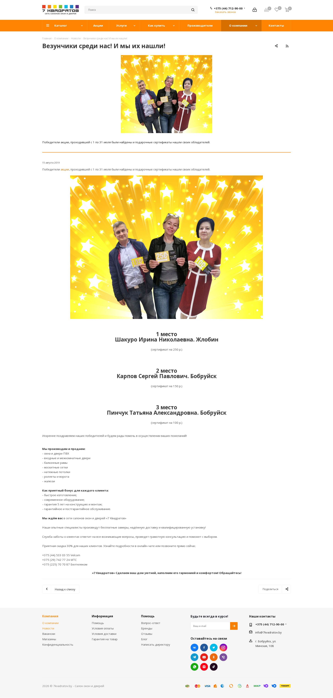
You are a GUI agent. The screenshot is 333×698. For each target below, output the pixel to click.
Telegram (194, 657)
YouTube (204, 657)
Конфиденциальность (57, 644)
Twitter (214, 647)
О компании (50, 623)
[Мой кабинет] (255, 10)
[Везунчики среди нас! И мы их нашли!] (166, 94)
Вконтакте (194, 647)
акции (65, 169)
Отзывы (146, 634)
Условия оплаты (103, 628)
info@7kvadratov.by (268, 632)
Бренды (146, 628)
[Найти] (193, 10)
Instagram (223, 647)
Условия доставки (104, 634)
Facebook (204, 647)
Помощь (98, 623)
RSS (287, 46)
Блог (144, 639)
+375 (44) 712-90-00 (228, 8)
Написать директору (155, 644)
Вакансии (48, 634)
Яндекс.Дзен (204, 667)
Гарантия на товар (105, 639)
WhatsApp (194, 667)
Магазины (49, 639)
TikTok (214, 667)
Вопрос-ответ (150, 623)
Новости (48, 628)
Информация (102, 616)
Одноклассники (214, 657)
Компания (50, 616)
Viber (223, 657)
